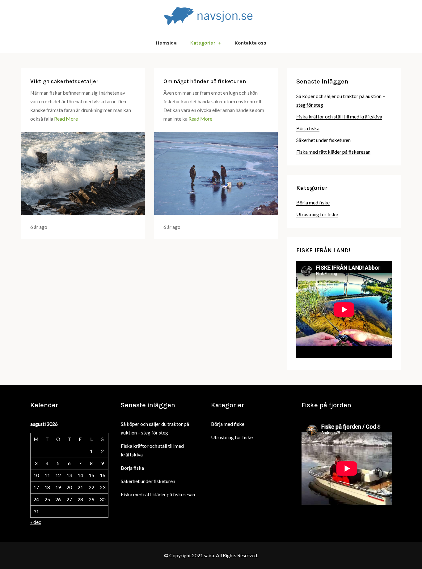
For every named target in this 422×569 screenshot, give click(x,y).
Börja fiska (307, 128)
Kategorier (202, 43)
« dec (35, 522)
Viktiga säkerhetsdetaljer (64, 81)
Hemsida (166, 43)
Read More (66, 119)
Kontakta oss (250, 43)
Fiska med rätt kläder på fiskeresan (333, 152)
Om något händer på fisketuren (204, 81)
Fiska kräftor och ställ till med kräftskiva (339, 116)
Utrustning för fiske (317, 214)
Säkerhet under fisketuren (323, 140)
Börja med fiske (313, 202)
